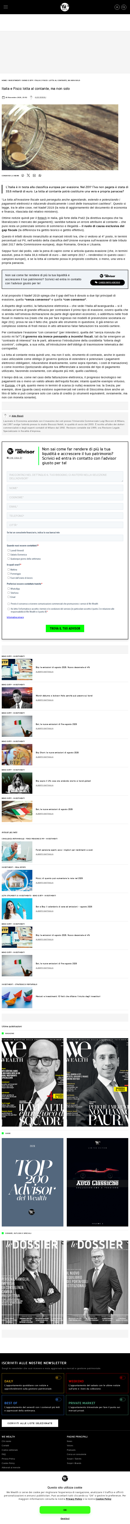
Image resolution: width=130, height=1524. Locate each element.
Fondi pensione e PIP (35, 839)
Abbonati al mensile (11, 1467)
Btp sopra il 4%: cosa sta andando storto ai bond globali (63, 781)
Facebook (22, 175)
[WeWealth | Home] (65, 7)
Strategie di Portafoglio (26, 984)
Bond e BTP (27, 80)
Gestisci (65, 1518)
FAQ (4, 1454)
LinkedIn (34, 175)
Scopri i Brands (74, 1463)
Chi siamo (6, 1441)
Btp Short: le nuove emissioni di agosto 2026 (57, 752)
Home (4, 80)
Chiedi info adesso (109, 282)
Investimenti (15, 80)
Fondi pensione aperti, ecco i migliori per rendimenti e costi (64, 850)
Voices (70, 1445)
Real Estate (20, 867)
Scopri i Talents (74, 1459)
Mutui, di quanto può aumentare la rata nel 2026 (59, 878)
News (69, 1441)
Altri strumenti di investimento (16, 895)
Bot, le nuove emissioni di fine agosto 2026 (56, 724)
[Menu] (6, 7)
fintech (42, 218)
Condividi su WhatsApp (40, 175)
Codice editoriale (10, 1450)
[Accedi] (117, 7)
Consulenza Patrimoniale (13, 839)
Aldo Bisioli (40, 97)
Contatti (5, 1445)
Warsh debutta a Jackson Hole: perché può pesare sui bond (64, 695)
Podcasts (71, 1450)
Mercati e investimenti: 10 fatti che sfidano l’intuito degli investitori (68, 996)
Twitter (28, 175)
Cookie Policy (103, 1498)
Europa (10, 385)
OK (65, 1509)
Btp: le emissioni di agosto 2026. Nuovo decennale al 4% (63, 667)
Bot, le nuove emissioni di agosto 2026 (54, 809)
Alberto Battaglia (45, 672)
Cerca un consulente (76, 1454)
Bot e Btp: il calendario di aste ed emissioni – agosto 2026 (64, 906)
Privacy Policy (74, 1498)
